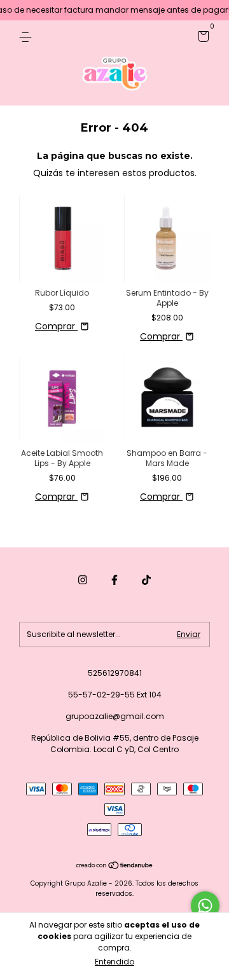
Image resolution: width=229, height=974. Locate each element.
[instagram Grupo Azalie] (83, 580)
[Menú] (27, 36)
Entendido (114, 961)
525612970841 (115, 673)
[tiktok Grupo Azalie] (146, 580)
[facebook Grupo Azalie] (114, 580)
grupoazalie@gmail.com (115, 716)
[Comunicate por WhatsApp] (205, 905)
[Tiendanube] (115, 866)
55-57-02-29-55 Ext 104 (115, 694)
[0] (201, 38)
